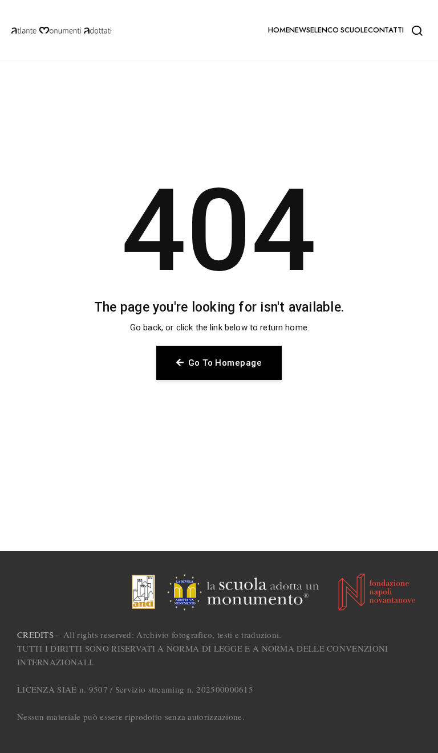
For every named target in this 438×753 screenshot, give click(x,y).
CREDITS (35, 634)
